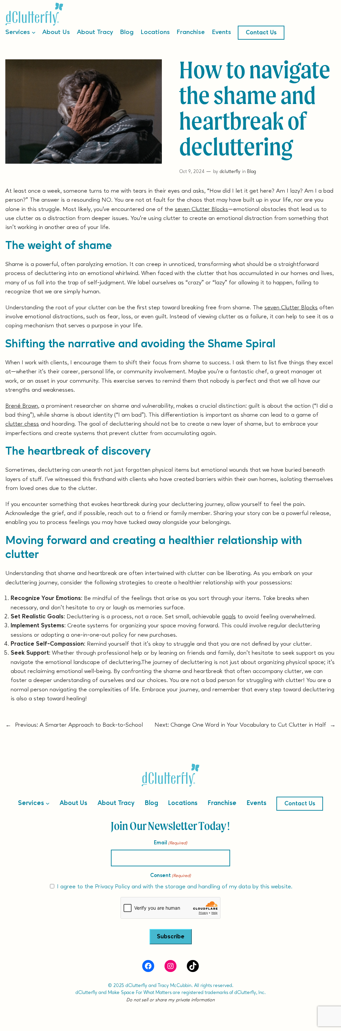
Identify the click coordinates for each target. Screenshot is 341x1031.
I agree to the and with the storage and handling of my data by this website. (174, 887)
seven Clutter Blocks (201, 209)
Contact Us (261, 33)
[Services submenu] (34, 32)
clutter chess (22, 424)
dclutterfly (230, 171)
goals (229, 617)
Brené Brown (21, 406)
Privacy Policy (112, 887)
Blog (251, 171)
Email (170, 843)
